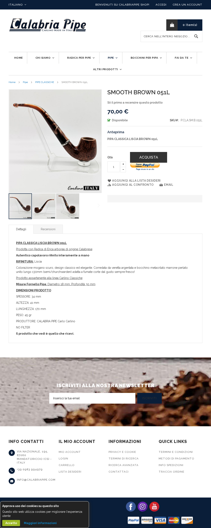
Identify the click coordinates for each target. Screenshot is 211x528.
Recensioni (48, 229)
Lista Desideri (70, 471)
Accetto (11, 523)
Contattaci (119, 471)
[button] (17, 4)
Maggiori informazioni (40, 523)
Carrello (67, 465)
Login (63, 458)
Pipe (25, 82)
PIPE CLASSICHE (44, 82)
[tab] (21, 229)
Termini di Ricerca (124, 458)
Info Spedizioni (171, 465)
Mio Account (70, 451)
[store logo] (48, 25)
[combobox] (171, 36)
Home (12, 82)
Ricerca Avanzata (123, 465)
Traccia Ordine (171, 471)
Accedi (161, 4)
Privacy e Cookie (122, 451)
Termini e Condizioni (176, 451)
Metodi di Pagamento (176, 458)
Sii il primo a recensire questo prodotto (135, 102)
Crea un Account (187, 4)
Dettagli (21, 229)
